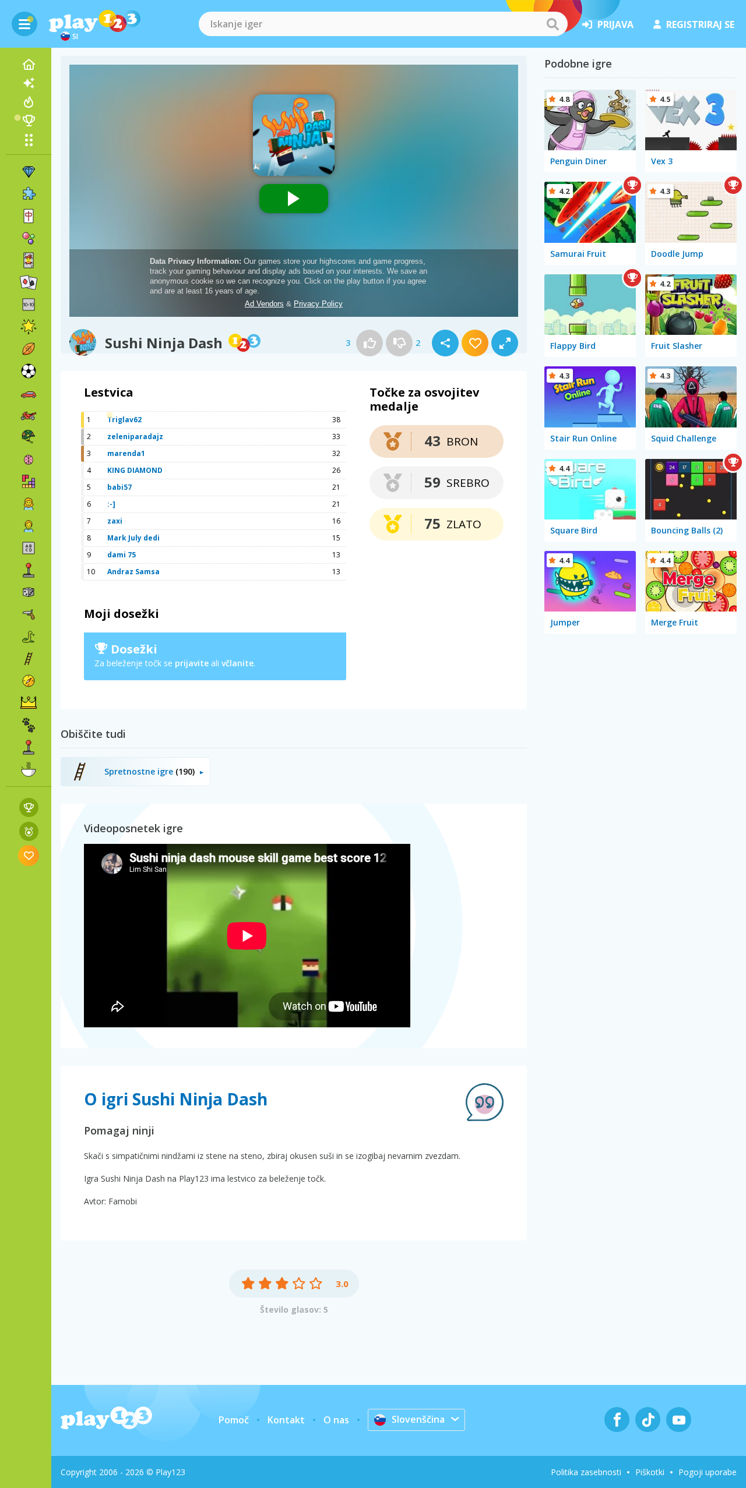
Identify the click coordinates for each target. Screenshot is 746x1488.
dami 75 (121, 555)
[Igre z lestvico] (28, 807)
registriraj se (700, 24)
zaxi (114, 521)
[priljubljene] (28, 855)
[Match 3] (28, 172)
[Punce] (28, 504)
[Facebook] (616, 1419)
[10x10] (28, 305)
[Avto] (28, 393)
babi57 (119, 487)
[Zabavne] (28, 327)
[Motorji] (28, 415)
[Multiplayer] (28, 747)
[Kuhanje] (28, 769)
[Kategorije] (28, 140)
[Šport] (28, 349)
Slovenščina (418, 1419)
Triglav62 (124, 420)
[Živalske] (28, 725)
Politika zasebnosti (586, 1472)
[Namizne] (28, 592)
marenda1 (126, 453)
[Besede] (28, 548)
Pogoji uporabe (707, 1472)
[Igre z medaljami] (28, 831)
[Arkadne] (28, 570)
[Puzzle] (28, 194)
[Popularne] (28, 102)
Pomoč (234, 1419)
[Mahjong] (28, 216)
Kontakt (286, 1419)
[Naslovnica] (28, 64)
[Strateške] (28, 703)
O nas (336, 1419)
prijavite (192, 663)
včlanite (237, 663)
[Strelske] (28, 614)
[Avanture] (28, 681)
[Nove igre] (28, 83)
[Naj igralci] (28, 120)
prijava (615, 24)
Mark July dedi (133, 538)
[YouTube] (678, 1419)
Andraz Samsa (133, 572)
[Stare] (28, 636)
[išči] (552, 24)
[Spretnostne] (28, 659)
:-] (111, 504)
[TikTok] (647, 1419)
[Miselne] (28, 459)
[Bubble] (28, 238)
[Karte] (28, 260)
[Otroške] (28, 526)
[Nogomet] (28, 371)
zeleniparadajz (135, 436)
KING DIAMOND (135, 470)
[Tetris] (28, 482)
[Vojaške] (28, 437)
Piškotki (649, 1472)
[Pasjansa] (28, 282)
